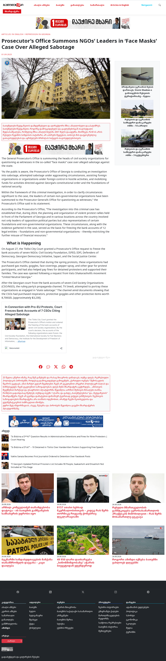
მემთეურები (104, 631)
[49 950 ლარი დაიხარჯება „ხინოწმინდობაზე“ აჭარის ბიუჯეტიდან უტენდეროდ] (83, 540)
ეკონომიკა (132, 619)
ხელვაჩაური (36, 615)
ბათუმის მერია (65, 619)
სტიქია (61, 623)
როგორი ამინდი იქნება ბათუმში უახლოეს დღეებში (135, 561)
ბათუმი (60, 5)
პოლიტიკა (131, 611)
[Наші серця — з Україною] (13, 5)
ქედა (31, 623)
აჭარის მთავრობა (66, 607)
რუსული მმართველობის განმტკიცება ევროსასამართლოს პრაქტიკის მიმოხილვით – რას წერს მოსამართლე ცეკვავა (137, 512)
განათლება (77, 5)
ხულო (32, 611)
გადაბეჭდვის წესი (101, 357)
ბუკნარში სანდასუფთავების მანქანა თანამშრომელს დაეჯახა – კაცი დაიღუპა (27, 562)
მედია (129, 627)
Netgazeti (146, 5)
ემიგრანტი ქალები (108, 611)
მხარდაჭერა (12, 11)
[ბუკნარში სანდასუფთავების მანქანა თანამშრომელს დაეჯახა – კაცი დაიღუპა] (28, 540)
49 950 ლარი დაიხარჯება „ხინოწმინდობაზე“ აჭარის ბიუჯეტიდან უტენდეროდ (75, 562)
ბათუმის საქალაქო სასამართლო (75, 611)
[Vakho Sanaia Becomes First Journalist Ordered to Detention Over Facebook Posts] (5, 456)
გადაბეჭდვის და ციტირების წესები (20, 656)
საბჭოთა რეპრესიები (109, 622)
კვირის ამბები (9, 611)
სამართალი (97, 5)
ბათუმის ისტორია (108, 626)
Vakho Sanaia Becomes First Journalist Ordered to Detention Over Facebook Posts (50, 456)
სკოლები (131, 623)
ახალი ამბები (42, 5)
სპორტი (130, 615)
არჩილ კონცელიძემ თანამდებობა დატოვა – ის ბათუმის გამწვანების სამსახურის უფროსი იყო (26, 510)
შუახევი (33, 619)
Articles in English (119, 5)
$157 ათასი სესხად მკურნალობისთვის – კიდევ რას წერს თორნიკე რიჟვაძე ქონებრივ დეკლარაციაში (82, 512)
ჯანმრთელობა (9, 623)
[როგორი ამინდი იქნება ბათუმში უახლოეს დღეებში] (138, 540)
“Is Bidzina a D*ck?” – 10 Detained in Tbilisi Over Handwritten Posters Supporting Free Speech (57, 447)
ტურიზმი (130, 632)
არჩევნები (62, 615)
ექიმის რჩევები (65, 627)
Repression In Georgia (37, 34)
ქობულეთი (35, 627)
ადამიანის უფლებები (137, 607)
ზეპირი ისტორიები (108, 607)
